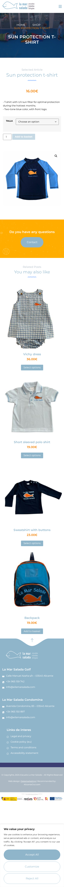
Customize (32, 866)
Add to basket (23, 136)
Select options (32, 367)
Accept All (32, 854)
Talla (9, 121)
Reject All (32, 878)
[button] (56, 156)
